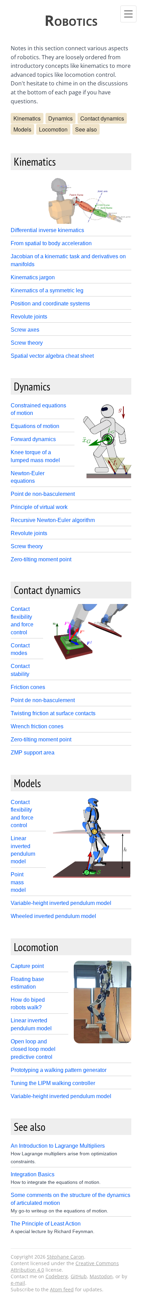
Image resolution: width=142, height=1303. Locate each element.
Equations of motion (35, 426)
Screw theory (27, 343)
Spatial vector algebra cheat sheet (52, 356)
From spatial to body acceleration (51, 243)
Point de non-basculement (43, 494)
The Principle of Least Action (46, 1224)
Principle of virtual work (39, 507)
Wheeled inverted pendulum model (53, 916)
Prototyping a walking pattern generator (58, 1070)
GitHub (79, 1276)
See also (86, 129)
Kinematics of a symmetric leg (47, 290)
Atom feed (62, 1289)
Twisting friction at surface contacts (53, 713)
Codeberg (56, 1276)
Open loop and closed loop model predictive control (33, 1049)
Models (22, 129)
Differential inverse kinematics (47, 230)
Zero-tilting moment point (41, 559)
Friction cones (28, 687)
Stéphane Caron (65, 1256)
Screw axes (25, 330)
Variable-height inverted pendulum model (61, 903)
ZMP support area (32, 752)
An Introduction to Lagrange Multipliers (58, 1146)
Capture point (27, 966)
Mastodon (101, 1276)
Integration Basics (32, 1174)
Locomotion (53, 129)
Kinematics (27, 118)
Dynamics (60, 118)
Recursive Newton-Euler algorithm (53, 520)
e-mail (18, 1283)
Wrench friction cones (37, 726)
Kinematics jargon (33, 277)
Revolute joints (29, 317)
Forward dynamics (33, 439)
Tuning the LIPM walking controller (53, 1083)
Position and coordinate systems (50, 303)
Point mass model (18, 882)
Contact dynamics (102, 118)
